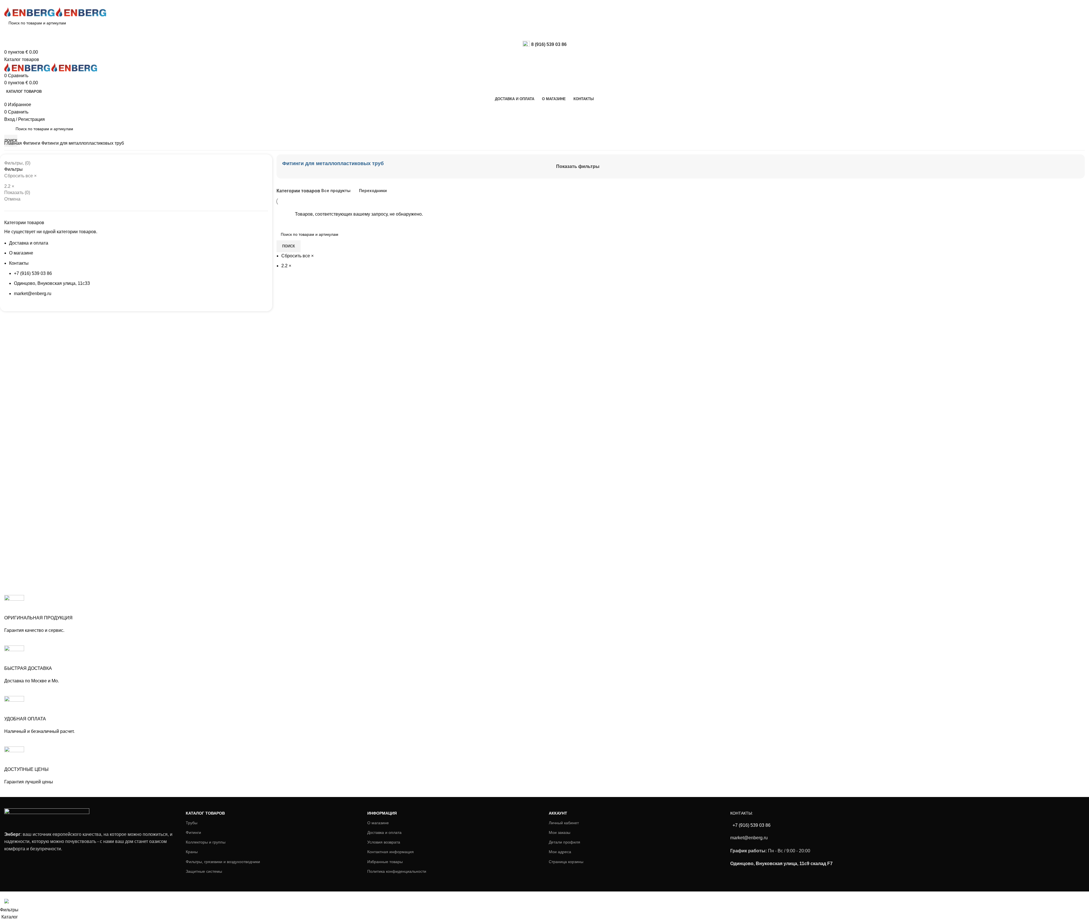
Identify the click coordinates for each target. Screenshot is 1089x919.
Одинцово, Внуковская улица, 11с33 (52, 283)
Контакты (19, 263)
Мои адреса (560, 851)
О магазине (21, 253)
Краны (192, 851)
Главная (13, 143)
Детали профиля (564, 842)
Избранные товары (385, 861)
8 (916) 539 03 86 (549, 44)
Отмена (12, 199)
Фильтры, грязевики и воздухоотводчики (223, 861)
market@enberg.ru (32, 293)
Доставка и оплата (28, 243)
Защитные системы (204, 871)
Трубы (191, 823)
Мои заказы (559, 832)
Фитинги (32, 143)
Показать (17, 192)
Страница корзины (566, 861)
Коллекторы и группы (205, 842)
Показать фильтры (578, 166)
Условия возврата (383, 842)
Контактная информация (390, 851)
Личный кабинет (564, 823)
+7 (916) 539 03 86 (33, 273)
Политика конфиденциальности (396, 871)
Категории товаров (298, 191)
